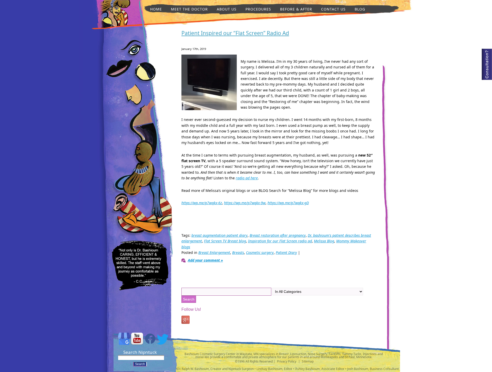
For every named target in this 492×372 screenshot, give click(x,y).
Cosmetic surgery (260, 252)
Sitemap (308, 361)
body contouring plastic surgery (142, 205)
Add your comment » (205, 260)
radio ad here (247, 177)
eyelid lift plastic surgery (131, 49)
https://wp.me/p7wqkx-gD (288, 202)
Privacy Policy (286, 361)
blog (360, 9)
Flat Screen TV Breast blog (225, 241)
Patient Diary (286, 252)
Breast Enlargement (214, 252)
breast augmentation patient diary (219, 235)
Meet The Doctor (189, 9)
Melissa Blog (324, 241)
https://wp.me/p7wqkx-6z (201, 202)
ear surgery (120, 203)
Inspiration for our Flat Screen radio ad (280, 241)
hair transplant (139, 174)
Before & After (296, 9)
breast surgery (143, 126)
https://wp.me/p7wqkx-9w (244, 202)
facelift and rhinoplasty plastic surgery (132, 95)
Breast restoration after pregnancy (278, 235)
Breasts (238, 252)
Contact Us (333, 9)
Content (487, 64)
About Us (227, 9)
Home (156, 9)
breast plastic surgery (144, 73)
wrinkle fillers (114, 21)
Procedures (258, 9)
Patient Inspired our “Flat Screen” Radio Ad (235, 33)
